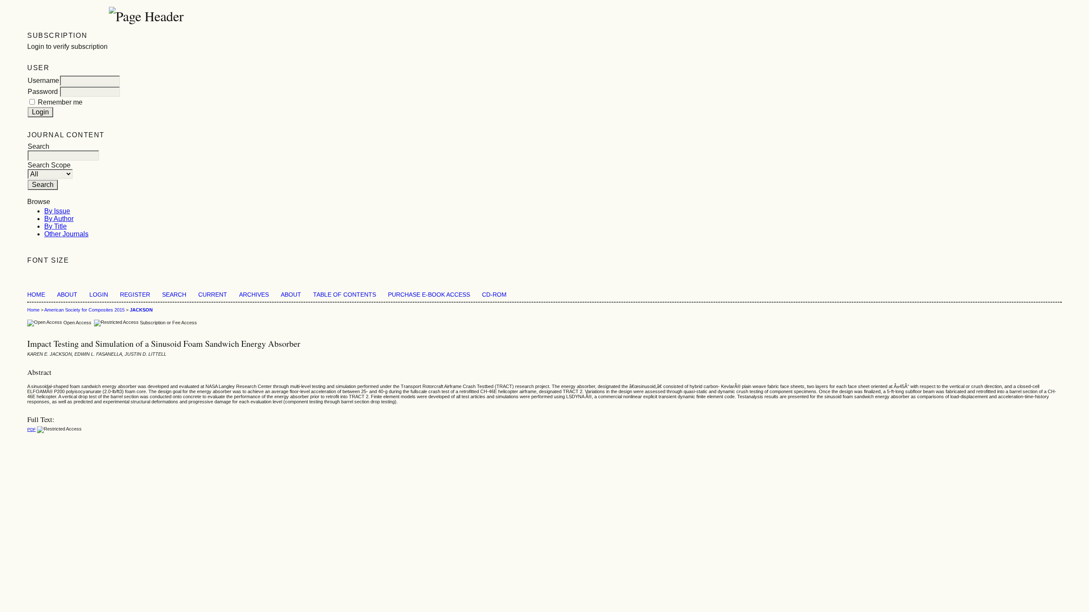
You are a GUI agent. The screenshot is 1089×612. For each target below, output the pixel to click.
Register (135, 295)
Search (174, 295)
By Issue (57, 211)
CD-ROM (494, 295)
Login (98, 295)
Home (36, 295)
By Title (55, 226)
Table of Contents (344, 295)
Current (212, 295)
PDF (31, 429)
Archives (254, 295)
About (67, 295)
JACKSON (141, 309)
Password (43, 91)
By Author (59, 218)
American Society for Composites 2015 (84, 309)
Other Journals (66, 234)
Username (43, 80)
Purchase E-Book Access (429, 295)
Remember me (60, 102)
